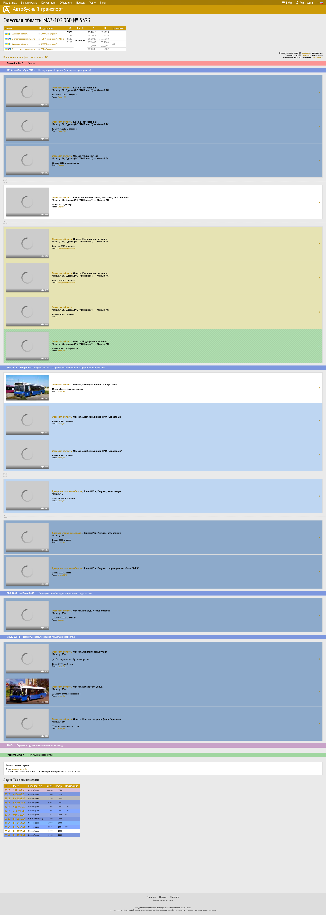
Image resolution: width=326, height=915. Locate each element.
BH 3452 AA (19, 823)
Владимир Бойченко (66, 248)
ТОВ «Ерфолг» (47, 49)
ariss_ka (61, 351)
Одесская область (20, 34)
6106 (7, 818)
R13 (59, 317)
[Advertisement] (163, 866)
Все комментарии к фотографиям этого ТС (25, 57)
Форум (163, 897)
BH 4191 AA (19, 835)
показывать (318, 57)
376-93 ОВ (19, 810)
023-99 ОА (19, 806)
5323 (7, 790)
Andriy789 (62, 97)
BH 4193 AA (19, 798)
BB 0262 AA (19, 802)
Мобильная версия (163, 900)
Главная (151, 897)
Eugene (61, 165)
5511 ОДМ (19, 790)
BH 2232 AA (19, 827)
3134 (7, 806)
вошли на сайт (19, 769)
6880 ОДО (18, 794)
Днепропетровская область (23, 39)
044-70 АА (18, 814)
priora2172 (62, 575)
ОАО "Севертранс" (49, 34)
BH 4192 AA (19, 831)
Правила (174, 897)
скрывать (306, 53)
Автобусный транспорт (38, 9)
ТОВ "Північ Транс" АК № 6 (52, 39)
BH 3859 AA (19, 818)
